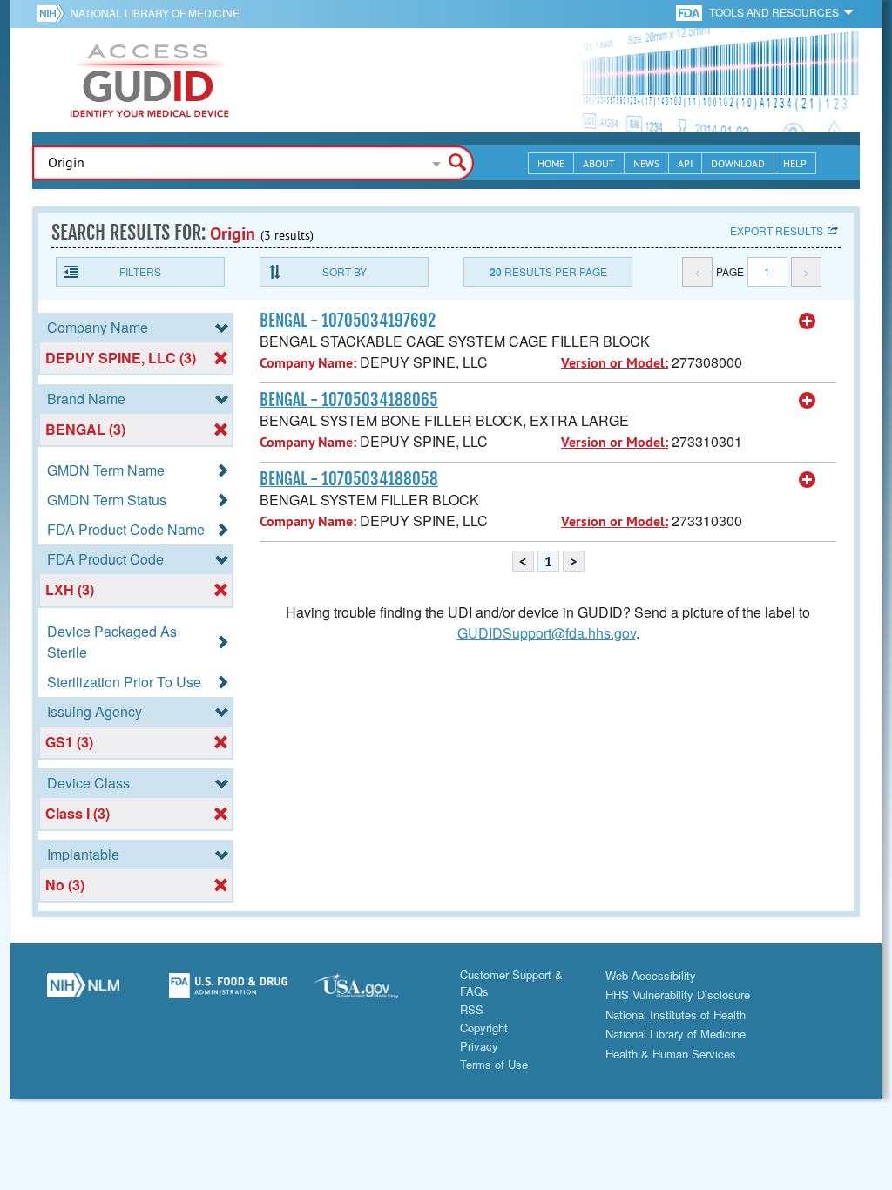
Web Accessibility (650, 975)
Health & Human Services (670, 1053)
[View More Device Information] (807, 321)
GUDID (150, 80)
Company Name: (308, 363)
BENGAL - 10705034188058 (349, 479)
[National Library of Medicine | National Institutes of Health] (83, 992)
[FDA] (690, 11)
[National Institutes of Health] (54, 13)
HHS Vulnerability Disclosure (677, 994)
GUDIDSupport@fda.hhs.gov (546, 633)
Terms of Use (494, 1064)
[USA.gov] (373, 992)
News (646, 163)
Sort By (344, 271)
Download (738, 163)
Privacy (479, 1046)
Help (795, 163)
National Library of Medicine (155, 12)
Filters (140, 271)
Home (550, 163)
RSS (471, 1009)
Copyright (484, 1027)
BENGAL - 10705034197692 (348, 320)
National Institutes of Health (675, 1014)
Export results (776, 230)
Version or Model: (614, 363)
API (685, 163)
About (599, 163)
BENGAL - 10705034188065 (349, 399)
